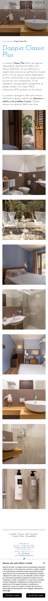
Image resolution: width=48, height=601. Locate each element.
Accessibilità (30, 536)
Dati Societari (31, 534)
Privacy (21, 534)
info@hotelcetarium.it (26, 552)
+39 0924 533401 (25, 550)
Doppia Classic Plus (20, 41)
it (27, 6)
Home (4, 41)
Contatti (12, 534)
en (28, 8)
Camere (9, 41)
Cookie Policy (18, 536)
